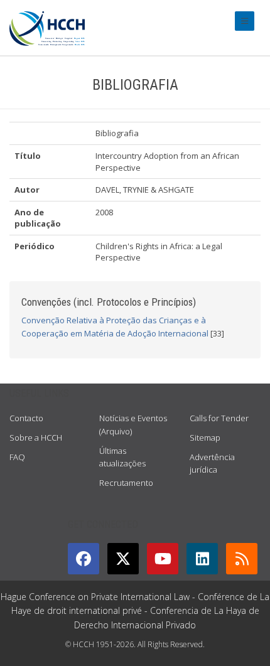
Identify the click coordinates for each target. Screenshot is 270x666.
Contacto (26, 418)
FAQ (17, 457)
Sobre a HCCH (35, 437)
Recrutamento (126, 482)
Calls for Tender (219, 418)
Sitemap (205, 437)
